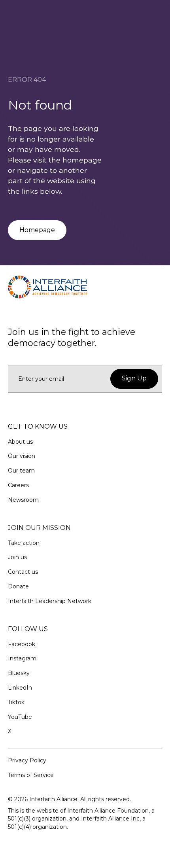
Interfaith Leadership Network (49, 601)
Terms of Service (31, 775)
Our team (21, 470)
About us (20, 441)
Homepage (37, 230)
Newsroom (23, 499)
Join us (17, 557)
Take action (24, 542)
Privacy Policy (27, 760)
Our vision (21, 455)
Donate (18, 586)
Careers (18, 485)
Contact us (23, 571)
